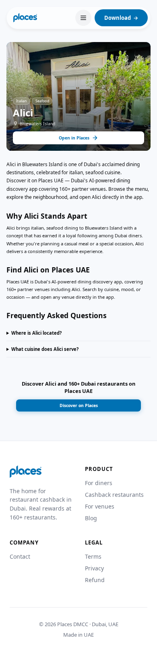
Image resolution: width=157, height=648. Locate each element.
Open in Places (74, 138)
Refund (95, 580)
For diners (98, 483)
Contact (20, 556)
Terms (93, 556)
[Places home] (25, 18)
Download (121, 17)
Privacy (94, 568)
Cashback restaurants (114, 494)
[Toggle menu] (83, 18)
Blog (91, 518)
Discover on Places (79, 405)
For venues (99, 506)
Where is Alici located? (36, 333)
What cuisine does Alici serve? (44, 349)
